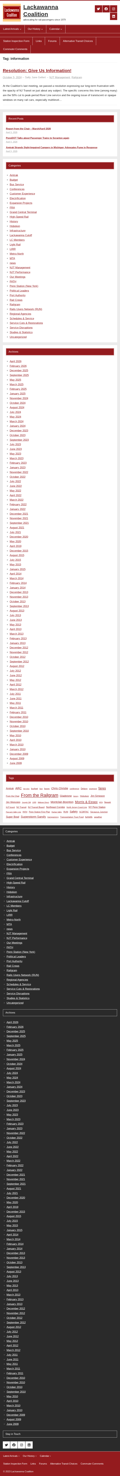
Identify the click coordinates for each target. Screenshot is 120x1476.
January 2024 (17, 425)
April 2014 (15, 573)
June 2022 (16, 486)
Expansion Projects (21, 203)
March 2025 (16, 384)
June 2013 (16, 620)
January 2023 (17, 467)
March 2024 (16, 421)
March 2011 (16, 707)
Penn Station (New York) (24, 286)
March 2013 (16, 633)
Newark (107, 802)
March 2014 (16, 578)
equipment (93, 789)
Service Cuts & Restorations (26, 323)
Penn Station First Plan (39, 812)
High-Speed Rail (19, 216)
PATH (13, 281)
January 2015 (17, 569)
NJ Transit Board (36, 807)
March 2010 (16, 744)
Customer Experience (22, 193)
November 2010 (19, 721)
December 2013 (19, 592)
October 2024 (17, 402)
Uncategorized (18, 337)
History (14, 221)
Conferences (17, 189)
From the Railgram (39, 795)
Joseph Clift (26, 802)
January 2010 (17, 749)
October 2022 (17, 476)
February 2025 (18, 389)
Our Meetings (17, 276)
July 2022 (15, 481)
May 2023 (15, 453)
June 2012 (16, 675)
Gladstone (66, 795)
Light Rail (15, 244)
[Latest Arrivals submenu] (20, 29)
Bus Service (17, 184)
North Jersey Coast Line (77, 807)
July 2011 (15, 693)
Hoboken (15, 226)
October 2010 (17, 726)
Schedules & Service (22, 318)
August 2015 (17, 555)
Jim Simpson (97, 795)
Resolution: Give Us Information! (37, 70)
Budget (14, 179)
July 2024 (15, 412)
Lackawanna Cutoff (21, 235)
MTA (12, 258)
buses (47, 788)
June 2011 (16, 698)
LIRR (13, 249)
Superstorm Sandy (33, 816)
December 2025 (19, 370)
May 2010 (15, 735)
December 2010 (19, 717)
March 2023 (16, 458)
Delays (84, 788)
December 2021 (19, 513)
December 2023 (19, 430)
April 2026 (15, 361)
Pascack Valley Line (13, 812)
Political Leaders (19, 290)
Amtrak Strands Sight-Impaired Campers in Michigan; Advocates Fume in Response (51, 147)
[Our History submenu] (42, 29)
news (13, 263)
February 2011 (18, 712)
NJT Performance (20, 272)
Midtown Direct (43, 802)
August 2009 (17, 758)
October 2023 (17, 435)
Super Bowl (12, 816)
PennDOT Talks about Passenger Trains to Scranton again (37, 138)
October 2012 (17, 656)
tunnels (88, 817)
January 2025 (17, 393)
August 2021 (17, 527)
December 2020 (19, 536)
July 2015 (15, 559)
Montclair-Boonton (62, 802)
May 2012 (15, 680)
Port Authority (18, 295)
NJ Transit (21, 807)
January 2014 (17, 587)
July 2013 (15, 615)
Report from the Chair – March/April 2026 (28, 128)
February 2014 (18, 583)
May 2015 (15, 564)
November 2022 (19, 472)
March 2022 (16, 499)
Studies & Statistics (21, 332)
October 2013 (17, 601)
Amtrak (14, 175)
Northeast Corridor (55, 807)
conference (74, 789)
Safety (74, 811)
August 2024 (17, 407)
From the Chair (12, 796)
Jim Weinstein (13, 802)
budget (34, 788)
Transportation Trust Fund (72, 817)
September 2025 (19, 375)
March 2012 (16, 689)
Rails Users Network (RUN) (26, 309)
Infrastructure (17, 230)
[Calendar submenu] (61, 29)
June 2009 (16, 763)
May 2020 (15, 541)
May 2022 (15, 490)
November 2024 (19, 398)
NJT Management (59, 77)
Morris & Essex (86, 802)
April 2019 (15, 546)
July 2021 (15, 532)
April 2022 (15, 495)
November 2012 (19, 652)
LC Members (17, 239)
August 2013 (17, 610)
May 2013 (15, 624)
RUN (65, 812)
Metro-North (17, 253)
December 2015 (19, 550)
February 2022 (18, 504)
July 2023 (15, 444)
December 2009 (19, 754)
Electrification (18, 198)
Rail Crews (16, 300)
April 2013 (15, 629)
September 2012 (19, 661)
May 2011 (15, 703)
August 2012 (17, 666)
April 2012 (15, 684)
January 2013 (17, 643)
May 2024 (15, 416)
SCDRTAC (84, 812)
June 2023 (16, 449)
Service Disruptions (21, 327)
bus (41, 789)
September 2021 (19, 522)
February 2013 (18, 638)
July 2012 (15, 670)
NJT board (10, 807)
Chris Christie (59, 788)
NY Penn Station (97, 807)
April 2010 (15, 740)
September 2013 (19, 606)
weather (98, 817)
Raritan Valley (57, 812)
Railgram (77, 77)
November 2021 (19, 518)
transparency (53, 817)
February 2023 (18, 462)
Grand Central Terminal (23, 212)
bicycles (26, 789)
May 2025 (15, 379)
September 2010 (19, 730)
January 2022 (17, 509)
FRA (12, 207)
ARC (18, 788)
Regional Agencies (20, 313)
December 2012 (19, 647)
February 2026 (18, 366)
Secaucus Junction (99, 812)
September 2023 (19, 439)
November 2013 (19, 596)
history (75, 796)
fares (102, 788)
